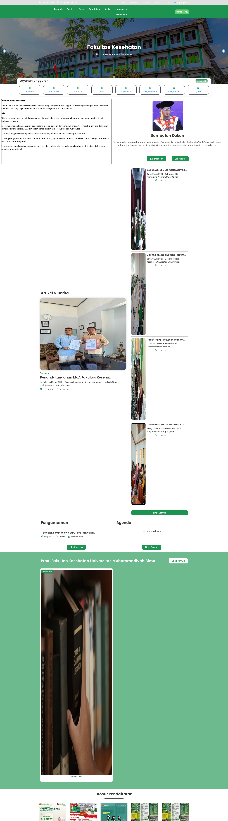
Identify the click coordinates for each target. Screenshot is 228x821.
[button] (202, 81)
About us (77, 91)
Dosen (102, 91)
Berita (150, 181)
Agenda (198, 91)
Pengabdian (174, 91)
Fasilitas (30, 91)
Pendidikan (126, 91)
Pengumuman (150, 91)
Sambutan (54, 91)
